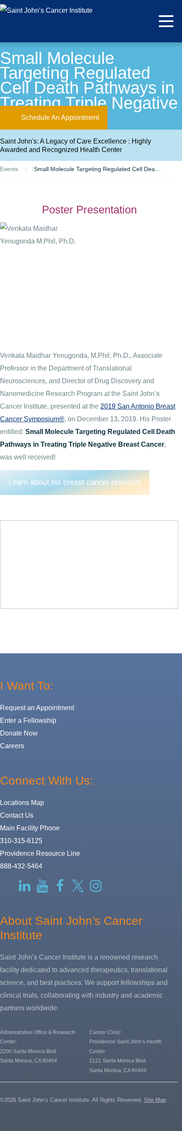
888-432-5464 (21, 866)
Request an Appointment (37, 707)
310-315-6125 (21, 840)
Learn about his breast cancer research (74, 482)
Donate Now (19, 733)
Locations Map (22, 802)
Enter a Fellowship (28, 720)
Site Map (155, 1100)
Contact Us (16, 815)
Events (9, 169)
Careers (12, 745)
